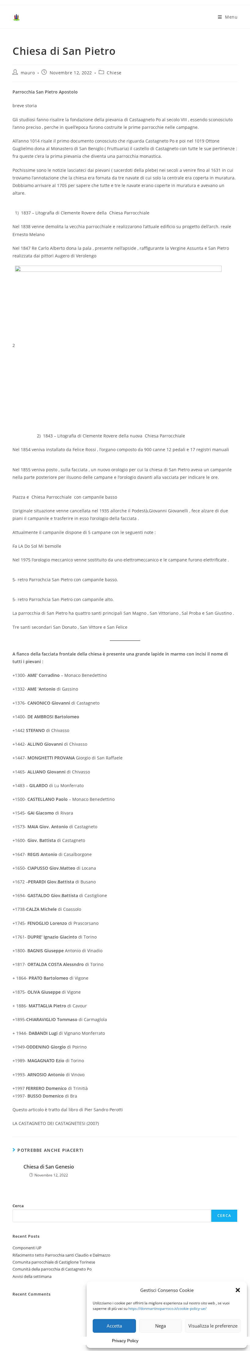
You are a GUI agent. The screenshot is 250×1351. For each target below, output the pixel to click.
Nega (160, 1326)
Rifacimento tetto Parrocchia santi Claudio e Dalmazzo (61, 1255)
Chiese (114, 73)
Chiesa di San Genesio (48, 1166)
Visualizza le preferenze (213, 1326)
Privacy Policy (125, 1340)
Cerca (18, 1205)
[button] (238, 1290)
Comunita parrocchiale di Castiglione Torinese (53, 1262)
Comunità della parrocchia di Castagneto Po (52, 1269)
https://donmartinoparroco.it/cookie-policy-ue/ (167, 1308)
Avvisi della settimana (32, 1276)
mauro (28, 73)
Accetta (114, 1326)
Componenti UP (26, 1247)
